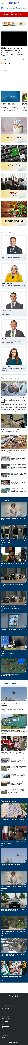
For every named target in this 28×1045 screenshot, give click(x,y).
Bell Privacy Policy (6, 1014)
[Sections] (2, 2)
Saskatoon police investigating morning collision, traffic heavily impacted (12, 607)
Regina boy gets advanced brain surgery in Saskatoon (13, 519)
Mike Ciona (5, 338)
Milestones (20, 10)
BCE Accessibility (6, 1008)
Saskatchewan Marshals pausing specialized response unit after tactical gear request (18, 490)
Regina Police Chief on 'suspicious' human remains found (13, 932)
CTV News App (5, 991)
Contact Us (9, 989)
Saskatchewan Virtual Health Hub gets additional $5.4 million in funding (12, 430)
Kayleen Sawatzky (7, 283)
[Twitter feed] (10, 996)
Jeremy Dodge (6, 310)
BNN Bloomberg (5, 1026)
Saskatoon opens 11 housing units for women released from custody (13, 652)
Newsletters (16, 989)
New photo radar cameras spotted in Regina (12, 865)
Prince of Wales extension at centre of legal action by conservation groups (18, 783)
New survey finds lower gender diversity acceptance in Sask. (12, 820)
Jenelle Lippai (6, 366)
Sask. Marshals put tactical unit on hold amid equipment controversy (12, 910)
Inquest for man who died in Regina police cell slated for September (18, 775)
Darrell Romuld (6, 255)
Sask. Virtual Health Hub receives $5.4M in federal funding (13, 541)
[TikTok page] (12, 996)
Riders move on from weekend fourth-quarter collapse (12, 977)
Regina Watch (6, 10)
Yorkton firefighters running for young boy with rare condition (13, 842)
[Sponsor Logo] (14, 24)
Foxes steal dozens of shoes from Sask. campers (12, 630)
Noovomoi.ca (5, 1035)
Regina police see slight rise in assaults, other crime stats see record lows (18, 791)
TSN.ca (3, 1027)
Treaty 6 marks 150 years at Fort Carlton (12, 563)
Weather (13, 10)
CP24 (3, 1024)
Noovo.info (4, 1033)
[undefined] (10, 101)
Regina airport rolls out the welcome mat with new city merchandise (12, 954)
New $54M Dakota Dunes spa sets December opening (18, 474)
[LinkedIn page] (18, 996)
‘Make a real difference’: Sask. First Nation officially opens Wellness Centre (18, 458)
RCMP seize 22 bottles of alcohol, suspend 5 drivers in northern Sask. (18, 482)
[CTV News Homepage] (14, 3)
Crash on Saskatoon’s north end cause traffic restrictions (12, 585)
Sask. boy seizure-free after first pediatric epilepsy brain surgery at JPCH (13, 400)
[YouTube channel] (15, 996)
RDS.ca (3, 1037)
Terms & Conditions (6, 1016)
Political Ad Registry (6, 1018)
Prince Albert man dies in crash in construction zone (10, 675)
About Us (4, 989)
